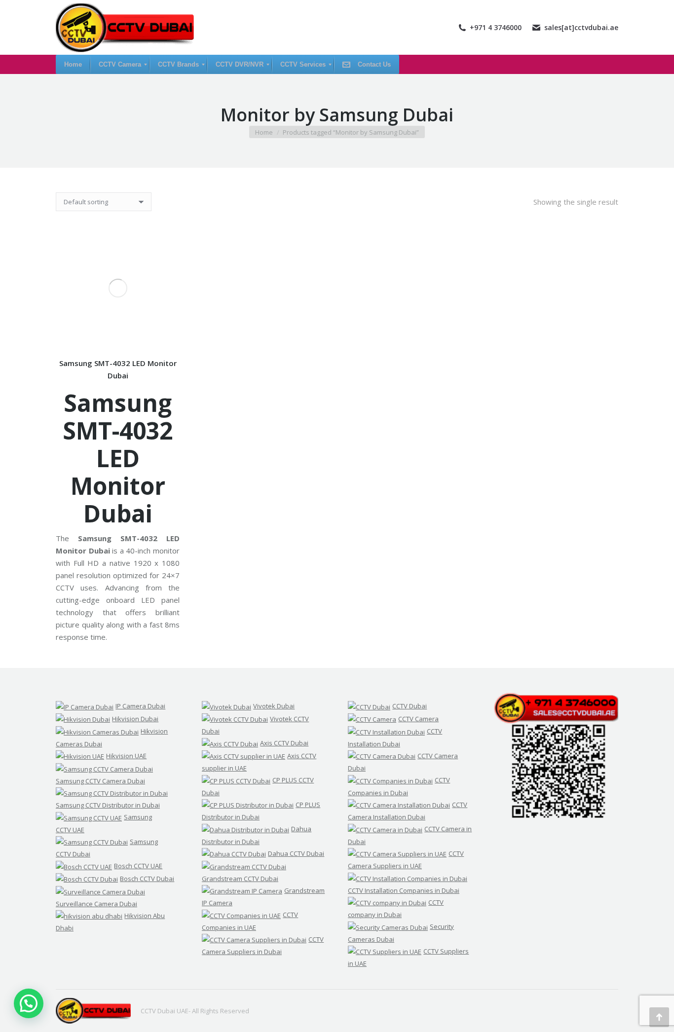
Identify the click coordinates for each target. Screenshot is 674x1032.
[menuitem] (73, 64)
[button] (28, 1003)
